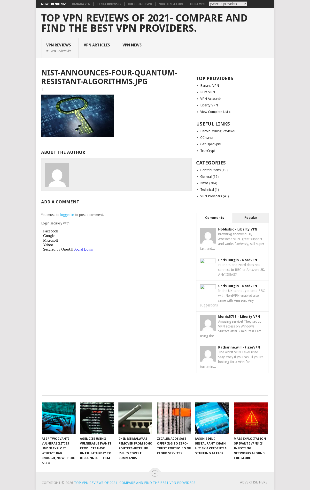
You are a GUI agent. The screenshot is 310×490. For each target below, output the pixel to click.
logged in (67, 215)
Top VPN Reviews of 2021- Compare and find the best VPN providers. (144, 23)
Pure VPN (207, 92)
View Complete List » (215, 112)
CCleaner (207, 138)
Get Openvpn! (210, 144)
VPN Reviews (58, 47)
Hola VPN (197, 4)
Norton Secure (171, 4)
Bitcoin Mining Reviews (217, 131)
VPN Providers (211, 196)
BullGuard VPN (140, 4)
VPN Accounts (210, 99)
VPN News (132, 45)
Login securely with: (55, 223)
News (204, 183)
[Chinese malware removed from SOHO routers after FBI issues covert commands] (135, 418)
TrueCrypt (207, 151)
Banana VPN (81, 4)
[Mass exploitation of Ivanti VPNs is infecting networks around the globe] (251, 418)
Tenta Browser (109, 4)
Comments (214, 218)
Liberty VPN (209, 105)
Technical (207, 190)
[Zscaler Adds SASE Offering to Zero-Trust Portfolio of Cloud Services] (174, 418)
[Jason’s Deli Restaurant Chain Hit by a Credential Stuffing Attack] (212, 418)
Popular (250, 218)
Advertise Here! (254, 482)
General (206, 176)
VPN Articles (97, 45)
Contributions (210, 170)
